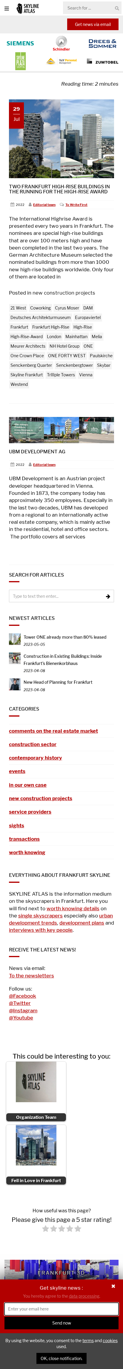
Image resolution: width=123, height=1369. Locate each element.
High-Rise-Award (26, 336)
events (17, 771)
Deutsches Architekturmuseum (40, 317)
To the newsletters (31, 976)
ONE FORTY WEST (67, 355)
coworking (40, 307)
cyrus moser (67, 307)
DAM (88, 307)
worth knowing (27, 852)
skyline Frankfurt (26, 374)
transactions (24, 839)
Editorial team (44, 205)
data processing (84, 1296)
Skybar (103, 365)
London (54, 336)
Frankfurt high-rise (50, 326)
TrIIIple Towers (61, 374)
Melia (97, 336)
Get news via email (93, 24)
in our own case (28, 785)
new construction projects (64, 293)
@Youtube (21, 1018)
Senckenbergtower (74, 365)
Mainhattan (76, 336)
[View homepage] (27, 8)
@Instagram (23, 1011)
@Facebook (22, 996)
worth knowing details (73, 908)
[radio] (45, 1229)
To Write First (76, 205)
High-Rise (82, 326)
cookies (110, 1340)
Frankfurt (19, 326)
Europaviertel (88, 317)
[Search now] (117, 8)
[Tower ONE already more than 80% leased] (15, 638)
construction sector (32, 744)
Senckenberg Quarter (31, 365)
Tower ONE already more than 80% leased (65, 637)
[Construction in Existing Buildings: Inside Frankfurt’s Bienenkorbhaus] (15, 657)
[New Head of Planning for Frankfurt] (15, 683)
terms (88, 1340)
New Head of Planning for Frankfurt (58, 682)
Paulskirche (101, 355)
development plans (81, 923)
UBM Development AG (37, 452)
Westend (19, 384)
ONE (88, 346)
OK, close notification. (61, 1358)
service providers (30, 812)
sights (16, 826)
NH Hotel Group (64, 346)
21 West (18, 307)
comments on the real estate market (53, 731)
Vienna (86, 374)
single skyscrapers (40, 916)
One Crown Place (27, 355)
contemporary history (35, 758)
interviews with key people (41, 930)
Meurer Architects (27, 346)
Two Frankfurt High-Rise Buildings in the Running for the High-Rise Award (59, 189)
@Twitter (20, 1003)
